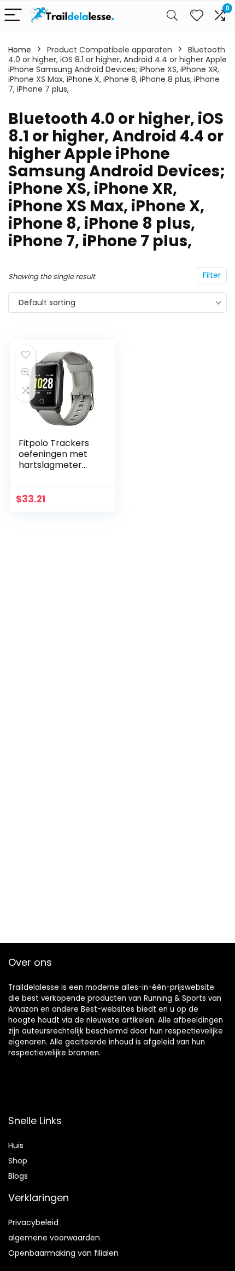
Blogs (18, 1176)
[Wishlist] (196, 15)
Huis (16, 1145)
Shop (17, 1160)
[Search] (172, 15)
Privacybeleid (33, 1222)
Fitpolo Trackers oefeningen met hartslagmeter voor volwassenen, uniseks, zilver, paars (58, 470)
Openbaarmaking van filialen (63, 1253)
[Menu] (13, 15)
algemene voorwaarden (54, 1237)
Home (19, 49)
